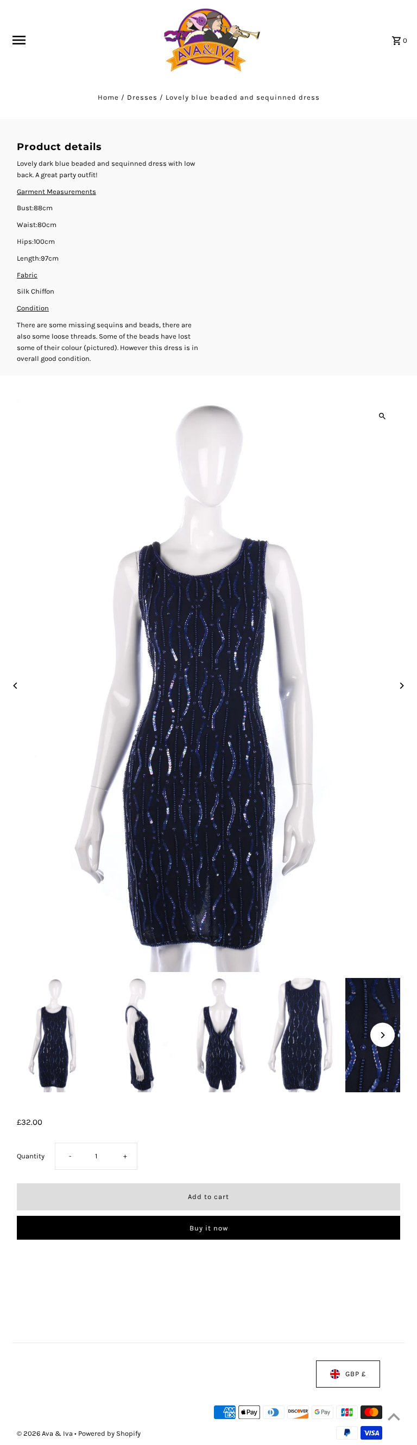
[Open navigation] (79, 40)
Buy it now (208, 1228)
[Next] (401, 685)
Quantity (31, 1156)
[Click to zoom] (382, 416)
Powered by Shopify (109, 1433)
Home (108, 97)
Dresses (142, 97)
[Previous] (15, 685)
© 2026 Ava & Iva (45, 1433)
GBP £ (355, 1374)
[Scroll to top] (394, 1416)
